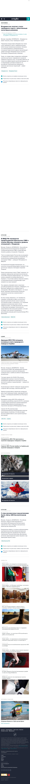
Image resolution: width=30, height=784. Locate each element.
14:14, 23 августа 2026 (5, 236)
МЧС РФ (4, 418)
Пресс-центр (15, 747)
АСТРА (2, 777)
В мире (3, 336)
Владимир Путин (13, 71)
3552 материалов (5, 740)
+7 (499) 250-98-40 (4, 766)
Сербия (9, 418)
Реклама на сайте (4, 748)
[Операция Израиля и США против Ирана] (15, 737)
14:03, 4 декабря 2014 (5, 24)
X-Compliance (3, 774)
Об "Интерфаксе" (9, 747)
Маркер (2, 776)
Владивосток (5, 71)
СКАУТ (2, 775)
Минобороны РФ (6, 558)
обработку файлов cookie (23, 763)
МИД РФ (13, 317)
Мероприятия (11, 748)
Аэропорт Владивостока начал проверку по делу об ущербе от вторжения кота (15, 35)
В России (3, 90)
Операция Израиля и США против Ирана (12, 738)
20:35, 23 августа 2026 (6, 528)
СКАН (2, 782)
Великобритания (6, 317)
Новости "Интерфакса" (5, 781)
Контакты (3, 747)
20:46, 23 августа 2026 (6, 337)
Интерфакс (15, 19)
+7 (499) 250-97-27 (13, 766)
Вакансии (21, 747)
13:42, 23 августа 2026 (5, 91)
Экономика (4, 23)
